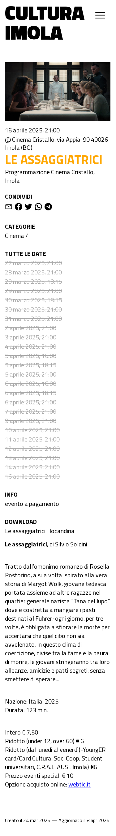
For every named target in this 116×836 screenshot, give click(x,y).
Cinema (14, 235)
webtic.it (79, 784)
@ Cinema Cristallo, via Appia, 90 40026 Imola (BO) (56, 144)
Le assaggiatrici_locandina (40, 531)
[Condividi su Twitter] (28, 208)
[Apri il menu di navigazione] (100, 15)
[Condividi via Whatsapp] (38, 208)
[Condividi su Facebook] (18, 208)
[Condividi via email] (8, 208)
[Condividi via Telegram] (48, 208)
